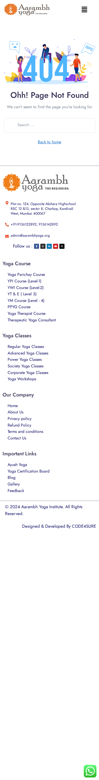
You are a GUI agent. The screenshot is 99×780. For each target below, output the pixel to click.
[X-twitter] (61, 246)
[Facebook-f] (36, 246)
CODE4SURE (84, 526)
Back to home (49, 142)
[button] (84, 9)
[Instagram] (42, 246)
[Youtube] (55, 246)
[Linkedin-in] (49, 246)
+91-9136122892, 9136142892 (34, 224)
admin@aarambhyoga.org (30, 235)
